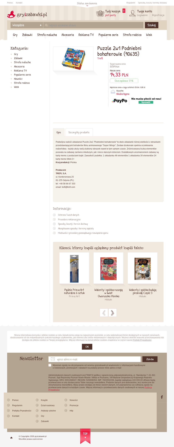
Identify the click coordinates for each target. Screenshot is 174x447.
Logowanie (142, 15)
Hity (71, 411)
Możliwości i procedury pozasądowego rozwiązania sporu (83, 233)
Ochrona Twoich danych (68, 215)
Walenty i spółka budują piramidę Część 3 (142, 291)
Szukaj (151, 25)
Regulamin (130, 3)
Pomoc (10, 3)
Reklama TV (86, 34)
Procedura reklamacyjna (69, 219)
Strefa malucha (47, 34)
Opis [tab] (58, 132)
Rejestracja (158, 15)
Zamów (150, 359)
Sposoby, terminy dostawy (152, 3)
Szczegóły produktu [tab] (78, 132)
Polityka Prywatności (21, 411)
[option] (76, 275)
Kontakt (19, 3)
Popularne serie (108, 34)
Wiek (149, 34)
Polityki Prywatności (142, 340)
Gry (15, 34)
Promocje (74, 405)
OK (87, 347)
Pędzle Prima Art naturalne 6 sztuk (74, 291)
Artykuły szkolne (48, 411)
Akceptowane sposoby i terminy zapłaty (76, 228)
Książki (44, 400)
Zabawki (27, 34)
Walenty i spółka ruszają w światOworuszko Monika (108, 293)
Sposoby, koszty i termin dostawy (73, 224)
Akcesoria (68, 34)
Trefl (100, 58)
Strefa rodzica (132, 34)
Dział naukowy (48, 405)
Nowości (18, 79)
